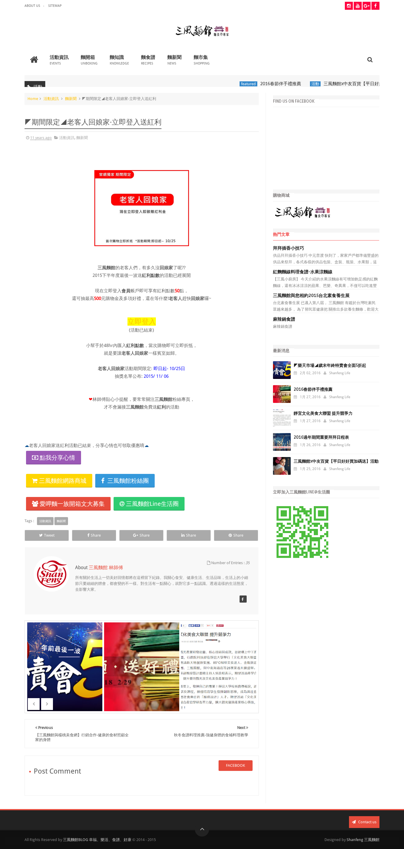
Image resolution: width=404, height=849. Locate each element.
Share (96, 535)
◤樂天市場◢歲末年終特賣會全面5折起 (330, 365)
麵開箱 (89, 59)
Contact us (366, 822)
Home (33, 98)
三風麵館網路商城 (62, 480)
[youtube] (358, 6)
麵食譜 (148, 59)
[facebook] (375, 6)
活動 (302, 84)
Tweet (49, 535)
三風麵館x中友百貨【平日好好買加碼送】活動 (356, 83)
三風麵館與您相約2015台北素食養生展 (311, 295)
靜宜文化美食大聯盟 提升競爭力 (323, 413)
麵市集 (202, 59)
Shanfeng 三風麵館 (363, 839)
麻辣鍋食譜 (284, 319)
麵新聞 (174, 59)
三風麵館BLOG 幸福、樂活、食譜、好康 (97, 839)
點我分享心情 (57, 457)
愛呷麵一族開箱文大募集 (71, 503)
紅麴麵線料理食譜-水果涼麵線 (302, 272)
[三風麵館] (243, 599)
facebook (235, 765)
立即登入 (141, 321)
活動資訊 (59, 59)
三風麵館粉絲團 (127, 480)
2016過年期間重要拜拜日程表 (321, 437)
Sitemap (55, 6)
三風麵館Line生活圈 (152, 503)
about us (32, 6)
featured (235, 84)
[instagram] (349, 6)
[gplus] (367, 6)
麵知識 (119, 59)
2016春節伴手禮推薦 (267, 83)
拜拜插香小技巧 (288, 248)
